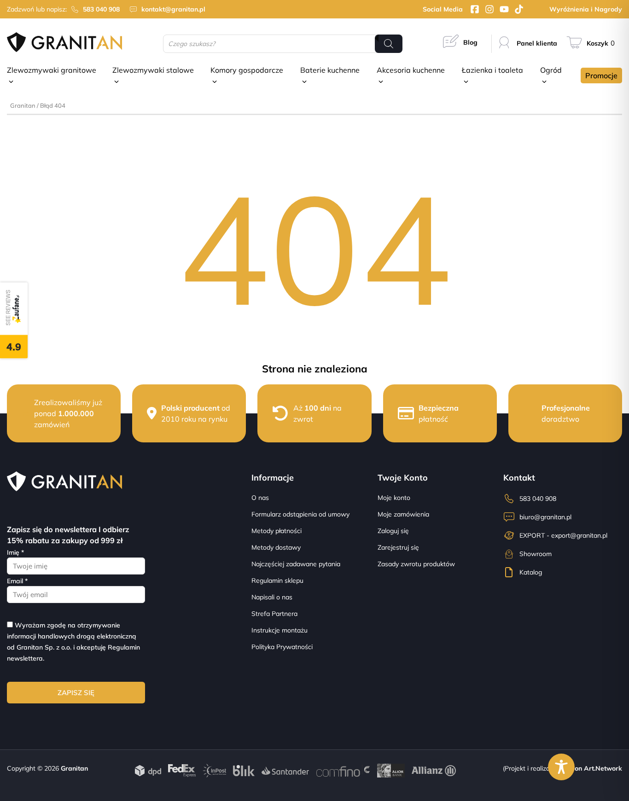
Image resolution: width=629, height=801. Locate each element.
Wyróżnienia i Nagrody (585, 9)
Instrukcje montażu (279, 630)
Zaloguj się (393, 531)
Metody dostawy (276, 547)
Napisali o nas (271, 597)
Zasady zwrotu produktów (416, 564)
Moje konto (394, 497)
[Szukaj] (388, 44)
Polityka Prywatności (282, 647)
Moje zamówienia (403, 514)
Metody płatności (276, 531)
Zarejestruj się (398, 547)
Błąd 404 (52, 105)
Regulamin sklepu (277, 580)
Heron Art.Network (592, 768)
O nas (260, 497)
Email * (17, 581)
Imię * (15, 552)
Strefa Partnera (274, 613)
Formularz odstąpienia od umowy (300, 514)
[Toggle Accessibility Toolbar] (561, 767)
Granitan (22, 105)
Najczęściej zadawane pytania (295, 564)
